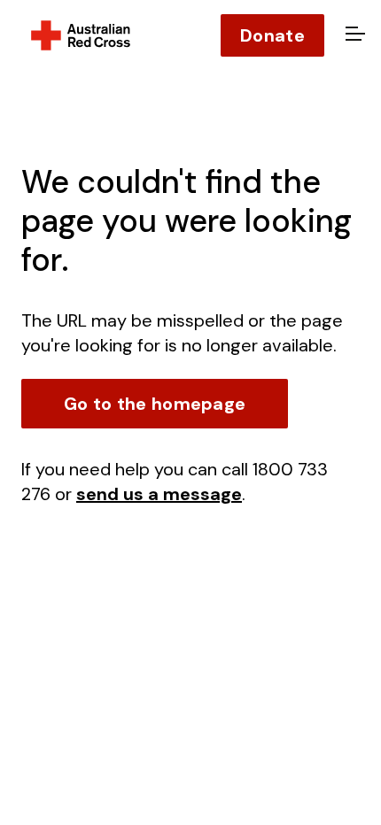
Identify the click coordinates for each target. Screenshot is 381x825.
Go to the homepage (154, 403)
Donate (272, 35)
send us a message (159, 493)
